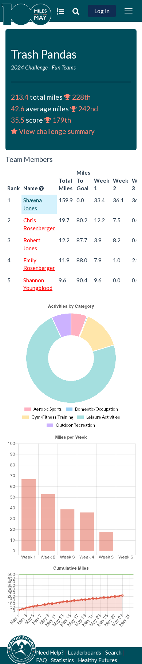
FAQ (41, 660)
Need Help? (50, 652)
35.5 (17, 120)
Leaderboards (84, 652)
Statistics (62, 660)
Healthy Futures (97, 660)
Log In (102, 11)
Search (113, 652)
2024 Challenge (29, 67)
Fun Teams (64, 67)
